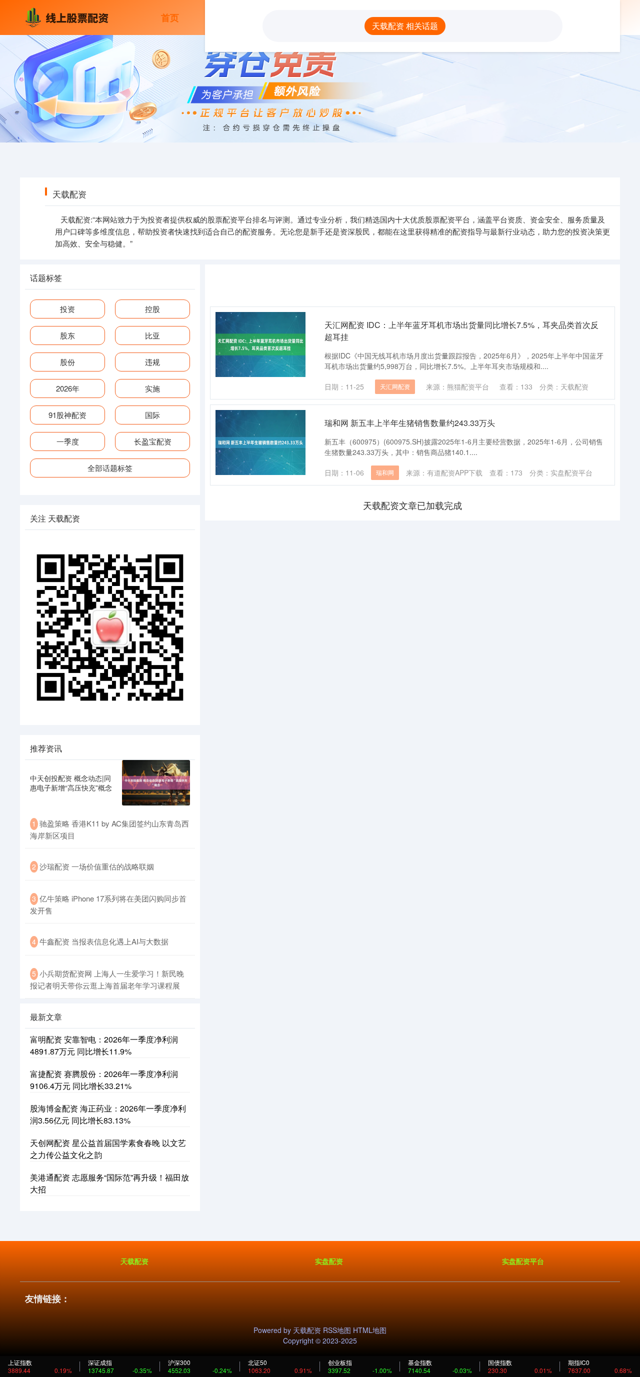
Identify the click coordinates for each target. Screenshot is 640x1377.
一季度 (67, 441)
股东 (67, 335)
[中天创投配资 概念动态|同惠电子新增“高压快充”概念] (156, 783)
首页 (170, 17)
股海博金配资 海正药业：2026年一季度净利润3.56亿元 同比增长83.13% (108, 1114)
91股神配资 (67, 415)
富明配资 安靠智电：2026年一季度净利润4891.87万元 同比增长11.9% (104, 1045)
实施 (152, 388)
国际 (152, 415)
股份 (67, 361)
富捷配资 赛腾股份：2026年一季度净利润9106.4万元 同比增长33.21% (104, 1080)
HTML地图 (369, 1330)
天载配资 (134, 1261)
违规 (152, 361)
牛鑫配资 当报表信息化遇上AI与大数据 (104, 941)
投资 (67, 309)
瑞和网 (385, 472)
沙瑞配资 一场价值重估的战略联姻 (97, 866)
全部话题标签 (110, 467)
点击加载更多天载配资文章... (412, 505)
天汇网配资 (395, 386)
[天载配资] (69, 17)
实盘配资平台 (523, 1261)
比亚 (152, 335)
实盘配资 (329, 1261)
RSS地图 (337, 1330)
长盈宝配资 (153, 441)
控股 (152, 309)
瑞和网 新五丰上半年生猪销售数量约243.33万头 (409, 422)
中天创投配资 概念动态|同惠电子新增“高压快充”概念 (71, 782)
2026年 (68, 388)
